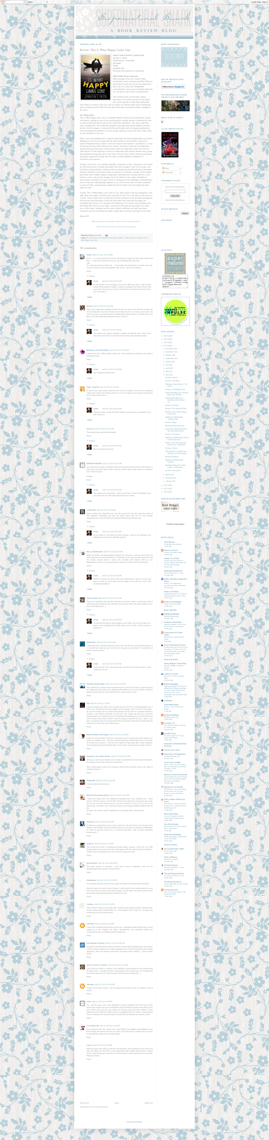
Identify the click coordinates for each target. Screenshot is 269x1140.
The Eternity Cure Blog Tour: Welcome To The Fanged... (176, 452)
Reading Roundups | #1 (172, 756)
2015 (166, 339)
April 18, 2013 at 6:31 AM (112, 464)
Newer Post (84, 1103)
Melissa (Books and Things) (98, 735)
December (170, 349)
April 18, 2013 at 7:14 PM (103, 844)
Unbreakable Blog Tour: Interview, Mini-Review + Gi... (175, 400)
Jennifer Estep (170, 734)
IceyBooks (168, 701)
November (170, 352)
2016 (166, 336)
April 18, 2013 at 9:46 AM (111, 446)
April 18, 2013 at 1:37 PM (100, 703)
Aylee (89, 1002)
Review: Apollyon (171, 457)
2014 (166, 342)
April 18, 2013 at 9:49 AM (111, 620)
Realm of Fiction (170, 845)
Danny (89, 255)
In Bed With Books (171, 705)
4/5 (87, 238)
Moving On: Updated (171, 859)
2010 (166, 492)
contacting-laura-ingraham (173, 544)
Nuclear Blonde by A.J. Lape (173, 573)
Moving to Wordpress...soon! (174, 867)
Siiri (88, 703)
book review (93, 238)
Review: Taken (171, 422)
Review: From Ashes (173, 471)
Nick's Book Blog (171, 814)
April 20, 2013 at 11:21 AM (118, 965)
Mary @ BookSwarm (95, 552)
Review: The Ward (172, 381)
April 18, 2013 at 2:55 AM (119, 350)
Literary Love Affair (172, 750)
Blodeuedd (91, 781)
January (169, 481)
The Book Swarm (171, 865)
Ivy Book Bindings (171, 715)
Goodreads (124, 226)
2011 (166, 489)
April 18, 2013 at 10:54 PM (107, 880)
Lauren (89, 1045)
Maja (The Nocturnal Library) (98, 795)
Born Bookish (92, 863)
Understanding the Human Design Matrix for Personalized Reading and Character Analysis (175, 779)
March (168, 475)
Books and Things (171, 592)
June (168, 368)
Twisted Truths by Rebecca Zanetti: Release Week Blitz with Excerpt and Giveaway (175, 563)
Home (80, 36)
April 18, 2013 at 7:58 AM (106, 510)
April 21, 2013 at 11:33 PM (110, 1026)
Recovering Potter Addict (174, 849)
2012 (166, 485)
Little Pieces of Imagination (174, 754)
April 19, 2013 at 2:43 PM (104, 924)
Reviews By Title (106, 36)
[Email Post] (106, 235)
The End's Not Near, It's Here (174, 875)
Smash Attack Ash (94, 598)
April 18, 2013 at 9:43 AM (111, 281)
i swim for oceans (171, 674)
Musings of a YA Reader (173, 787)
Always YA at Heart (171, 558)
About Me (91, 36)
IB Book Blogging (171, 684)
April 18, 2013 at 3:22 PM (105, 781)
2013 (166, 346)
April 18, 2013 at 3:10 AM (109, 387)
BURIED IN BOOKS (94, 464)
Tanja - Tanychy (93, 387)
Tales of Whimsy (170, 857)
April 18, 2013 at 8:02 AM (113, 552)
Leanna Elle (91, 510)
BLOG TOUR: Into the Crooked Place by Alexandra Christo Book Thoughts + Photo (175, 767)
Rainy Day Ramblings (172, 835)
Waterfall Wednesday (171, 616)
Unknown (90, 924)
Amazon (133, 226)
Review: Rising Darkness (175, 426)
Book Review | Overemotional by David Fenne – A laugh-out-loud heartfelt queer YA (175, 806)
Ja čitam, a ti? (169, 723)
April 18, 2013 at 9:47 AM (111, 532)
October (169, 355)
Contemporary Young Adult (107, 238)
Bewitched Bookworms (173, 571)
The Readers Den (171, 890)
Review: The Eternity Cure (175, 389)
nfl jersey (90, 429)
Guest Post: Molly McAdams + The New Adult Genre (176, 430)
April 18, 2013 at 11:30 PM (104, 904)
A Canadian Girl (93, 1026)
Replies (92, 276)
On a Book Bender (171, 824)
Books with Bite (170, 610)
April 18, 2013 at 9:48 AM (111, 576)
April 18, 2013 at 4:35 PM (104, 822)
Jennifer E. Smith (123, 238)
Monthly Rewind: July (171, 717)
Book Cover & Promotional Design (146, 36)
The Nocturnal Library (172, 882)
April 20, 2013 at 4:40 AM (115, 943)
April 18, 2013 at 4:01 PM (119, 795)
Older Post (149, 1103)
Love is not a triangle (172, 762)
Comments (168, 173)
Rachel (89, 306)
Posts (166, 168)
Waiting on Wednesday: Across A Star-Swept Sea (177, 438)
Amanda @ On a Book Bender (98, 756)
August (168, 362)
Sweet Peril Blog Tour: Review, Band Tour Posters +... (177, 394)
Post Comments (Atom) (99, 1107)
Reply (89, 271)
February (169, 478)
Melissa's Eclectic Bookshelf (175, 775)
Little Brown (133, 238)
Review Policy (122, 36)
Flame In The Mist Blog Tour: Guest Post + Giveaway (176, 444)
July (167, 365)
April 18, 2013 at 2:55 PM (118, 735)
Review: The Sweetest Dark (175, 409)
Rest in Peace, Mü (170, 851)
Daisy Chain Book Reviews (175, 645)
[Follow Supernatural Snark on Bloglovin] (173, 88)
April (168, 375)
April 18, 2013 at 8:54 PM (107, 863)
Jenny (95, 281)
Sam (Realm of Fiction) (96, 943)
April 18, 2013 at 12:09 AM (103, 255)
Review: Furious (171, 448)
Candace (90, 904)
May (167, 371)
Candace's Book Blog (172, 622)
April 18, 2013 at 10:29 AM (116, 684)
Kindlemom (91, 642)
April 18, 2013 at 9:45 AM (111, 369)
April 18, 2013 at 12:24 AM (103, 306)
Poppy (140, 238)
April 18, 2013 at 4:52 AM (104, 429)
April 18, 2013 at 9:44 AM (111, 330)
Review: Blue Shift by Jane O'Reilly (176, 884)
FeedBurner (180, 200)
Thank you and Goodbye (172, 604)
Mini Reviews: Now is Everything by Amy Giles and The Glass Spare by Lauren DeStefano (175, 791)
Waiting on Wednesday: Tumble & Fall (174, 418)
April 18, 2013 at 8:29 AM (111, 598)
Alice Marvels (169, 542)
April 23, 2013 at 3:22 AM (102, 1045)
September (170, 358)
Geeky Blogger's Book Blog (175, 664)
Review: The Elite (172, 405)
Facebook (107, 226)
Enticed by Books (171, 659)
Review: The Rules (172, 434)
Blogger (139, 1122)
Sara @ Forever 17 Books (97, 965)
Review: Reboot (171, 378)
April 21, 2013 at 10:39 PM (102, 1002)
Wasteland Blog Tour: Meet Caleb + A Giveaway (175, 466)
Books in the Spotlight (172, 602)
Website (99, 226)
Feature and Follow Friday (173, 552)
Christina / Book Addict (96, 684)
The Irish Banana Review (174, 873)
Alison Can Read (170, 550)
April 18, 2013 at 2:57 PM (120, 756)
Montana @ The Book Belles (98, 350)
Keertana (90, 822)
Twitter (115, 226)
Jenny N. (90, 844)
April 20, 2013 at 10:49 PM (105, 984)
